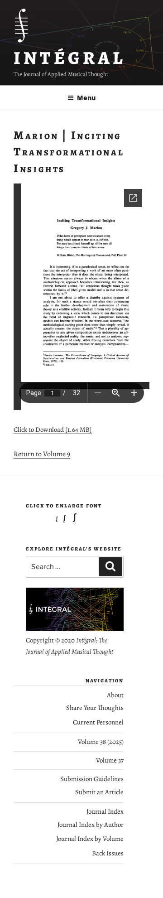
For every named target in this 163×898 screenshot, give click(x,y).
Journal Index (105, 811)
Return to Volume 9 (42, 454)
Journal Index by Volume (90, 838)
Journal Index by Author (91, 824)
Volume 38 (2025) (101, 741)
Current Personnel (98, 722)
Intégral (70, 57)
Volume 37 (110, 760)
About (115, 695)
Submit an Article (99, 792)
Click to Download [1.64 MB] (53, 429)
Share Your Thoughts (95, 707)
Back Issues (108, 853)
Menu (86, 97)
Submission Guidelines (92, 778)
